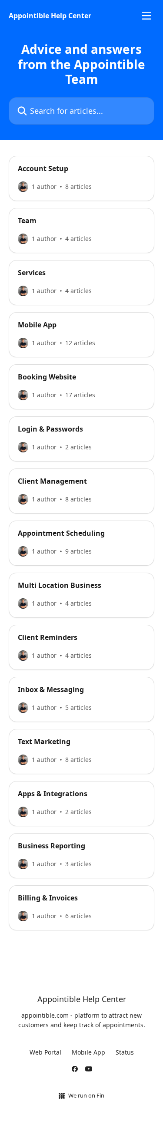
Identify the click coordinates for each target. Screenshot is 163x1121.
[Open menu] (146, 15)
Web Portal (45, 1052)
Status (125, 1052)
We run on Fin (86, 1095)
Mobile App (88, 1052)
